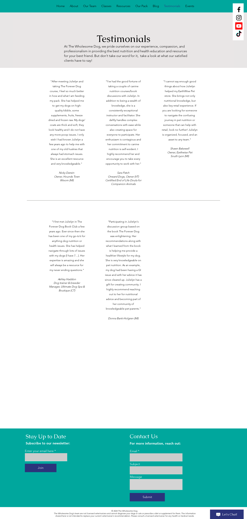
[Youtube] (238, 26)
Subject (135, 464)
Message (136, 476)
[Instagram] (238, 17)
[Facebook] (238, 9)
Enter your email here (39, 450)
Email (133, 451)
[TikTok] (238, 34)
